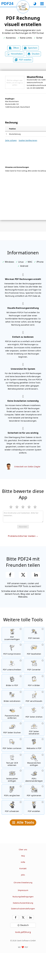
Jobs (23, 875)
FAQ (23, 856)
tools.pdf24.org (23, 932)
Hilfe (23, 862)
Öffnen (14, 48)
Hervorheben (15, 53)
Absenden (23, 527)
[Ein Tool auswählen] (42, 3)
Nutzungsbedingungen (23, 896)
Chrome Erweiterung (23, 882)
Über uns (23, 849)
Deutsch (24, 925)
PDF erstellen (23, 59)
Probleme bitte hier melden (22, 536)
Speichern (30, 48)
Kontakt (22, 868)
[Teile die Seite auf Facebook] (10, 575)
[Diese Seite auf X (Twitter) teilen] (23, 575)
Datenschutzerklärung (23, 903)
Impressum (23, 890)
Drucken (33, 53)
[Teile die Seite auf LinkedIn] (36, 575)
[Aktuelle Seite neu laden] (23, 6)
